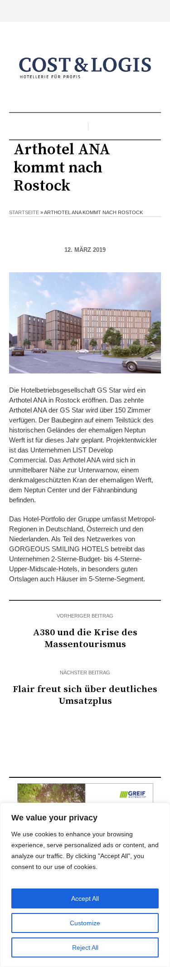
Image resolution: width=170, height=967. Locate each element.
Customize (85, 923)
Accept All (85, 898)
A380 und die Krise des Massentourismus (85, 638)
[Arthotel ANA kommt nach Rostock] (85, 322)
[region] (85, 885)
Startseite (24, 212)
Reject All (85, 947)
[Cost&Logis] (85, 68)
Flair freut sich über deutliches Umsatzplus (85, 695)
